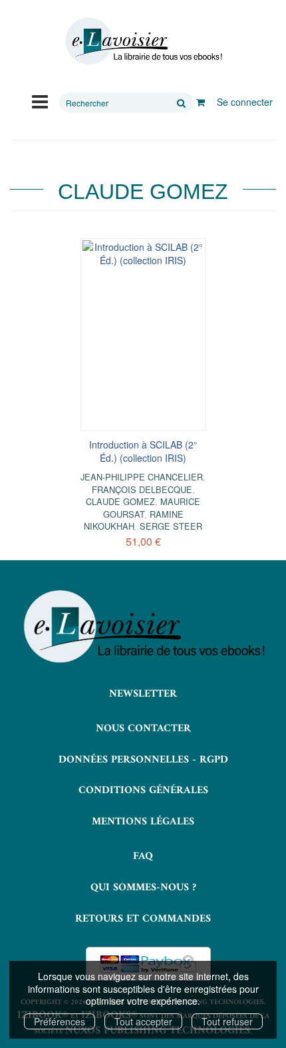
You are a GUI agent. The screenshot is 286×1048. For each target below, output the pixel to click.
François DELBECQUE (142, 489)
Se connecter (245, 101)
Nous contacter (143, 728)
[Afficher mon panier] (200, 101)
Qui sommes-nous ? (143, 887)
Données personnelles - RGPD (143, 760)
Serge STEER (171, 526)
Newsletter (143, 694)
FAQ (143, 856)
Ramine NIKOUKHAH (134, 520)
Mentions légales (143, 821)
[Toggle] (40, 100)
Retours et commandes (143, 919)
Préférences (59, 1021)
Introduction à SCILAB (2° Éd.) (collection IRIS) (143, 451)
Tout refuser (227, 1021)
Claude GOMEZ (120, 501)
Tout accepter (143, 1021)
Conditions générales (143, 790)
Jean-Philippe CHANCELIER (141, 476)
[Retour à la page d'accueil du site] (143, 41)
